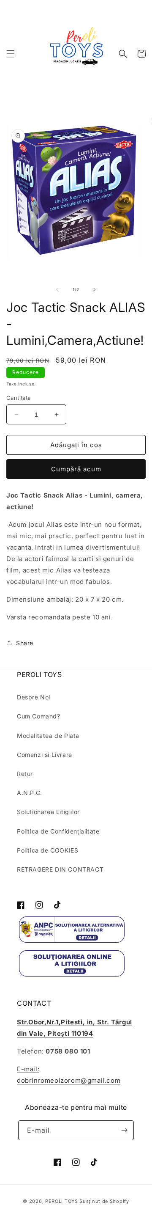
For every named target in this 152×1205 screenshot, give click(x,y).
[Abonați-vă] (124, 1130)
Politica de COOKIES (47, 850)
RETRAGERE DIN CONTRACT (60, 869)
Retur (25, 773)
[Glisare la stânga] (57, 290)
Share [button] (24, 643)
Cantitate (18, 397)
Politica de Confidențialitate (58, 831)
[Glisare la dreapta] (94, 290)
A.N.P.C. (29, 792)
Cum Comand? (38, 716)
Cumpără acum (76, 469)
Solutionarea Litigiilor (48, 811)
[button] (10, 53)
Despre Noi (33, 697)
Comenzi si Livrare (44, 754)
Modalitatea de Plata (48, 735)
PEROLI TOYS (61, 1201)
